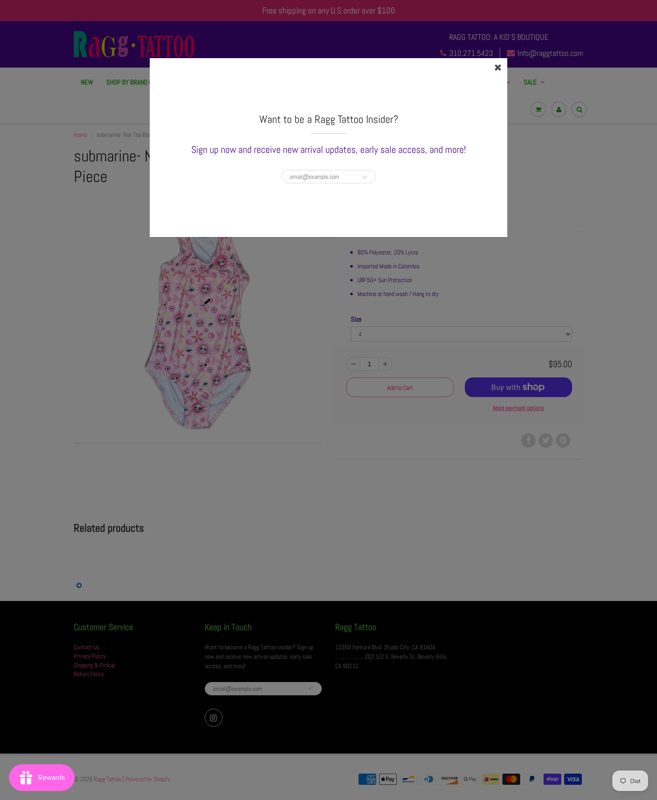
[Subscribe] (365, 177)
